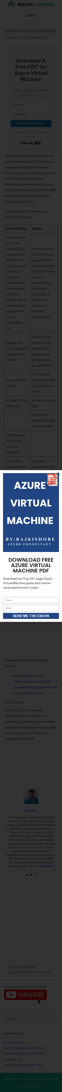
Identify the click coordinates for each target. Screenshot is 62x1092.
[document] (31, 546)
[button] (58, 474)
